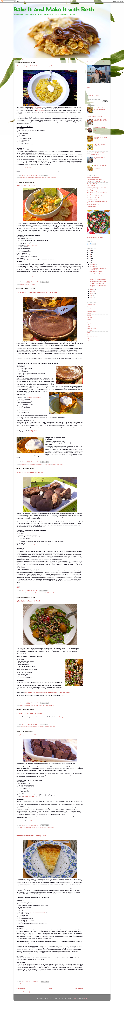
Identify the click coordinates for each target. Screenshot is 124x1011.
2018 (90, 250)
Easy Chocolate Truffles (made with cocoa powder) (100, 120)
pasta (88, 332)
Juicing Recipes (91, 185)
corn (36, 177)
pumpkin (35, 464)
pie (32, 464)
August (92, 293)
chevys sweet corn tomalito (27, 177)
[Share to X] (43, 175)
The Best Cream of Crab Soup (94, 116)
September (93, 291)
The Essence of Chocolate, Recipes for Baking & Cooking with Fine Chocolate (47, 692)
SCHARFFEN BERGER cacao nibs (32, 796)
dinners (26, 983)
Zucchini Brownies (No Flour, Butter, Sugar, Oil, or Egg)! (100, 129)
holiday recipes (42, 827)
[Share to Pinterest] (46, 175)
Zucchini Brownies (91, 206)
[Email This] (40, 175)
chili (26, 284)
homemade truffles (91, 328)
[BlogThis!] (42, 175)
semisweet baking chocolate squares (34, 545)
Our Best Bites (40, 110)
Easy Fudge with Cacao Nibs (27, 735)
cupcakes (89, 317)
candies (22, 592)
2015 (90, 256)
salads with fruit (34, 705)
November (92, 266)
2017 (90, 252)
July (91, 295)
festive (88, 324)
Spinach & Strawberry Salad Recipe (95, 237)
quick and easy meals (92, 336)
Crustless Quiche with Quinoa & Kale (96, 181)
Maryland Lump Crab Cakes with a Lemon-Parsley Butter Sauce (100, 167)
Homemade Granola (92, 183)
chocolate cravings (29, 592)
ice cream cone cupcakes (48, 521)
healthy (29, 284)
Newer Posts (20, 989)
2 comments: (34, 724)
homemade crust (39, 983)
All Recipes (31, 276)
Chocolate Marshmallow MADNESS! (30, 472)
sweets (49, 827)
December (92, 264)
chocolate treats (39, 592)
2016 (90, 254)
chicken (22, 284)
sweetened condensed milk (34, 397)
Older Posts (79, 989)
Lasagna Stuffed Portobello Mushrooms (96, 187)
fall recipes (28, 464)
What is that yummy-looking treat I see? (96, 61)
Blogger (85, 998)
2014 (90, 258)
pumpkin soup (48, 726)
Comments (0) (34, 461)
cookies (89, 315)
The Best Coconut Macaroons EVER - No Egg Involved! (100, 137)
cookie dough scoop (31, 562)
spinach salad (42, 705)
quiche (45, 983)
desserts (39, 177)
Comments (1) (34, 282)
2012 (90, 262)
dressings (89, 323)
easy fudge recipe (30, 827)
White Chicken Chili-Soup (26, 186)
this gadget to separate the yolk (38, 912)
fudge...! (63, 695)
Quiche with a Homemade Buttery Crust (31, 836)
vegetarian (89, 340)
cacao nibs (23, 705)
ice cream (89, 330)
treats (53, 464)
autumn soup (23, 726)
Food (33, 432)
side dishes (53, 177)
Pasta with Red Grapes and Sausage (96, 191)
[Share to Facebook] (45, 175)
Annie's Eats (33, 430)
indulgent (45, 592)
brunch (22, 983)
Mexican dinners (46, 177)
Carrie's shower (21, 880)
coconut (89, 313)
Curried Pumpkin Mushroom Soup (29, 713)
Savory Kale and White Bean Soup (95, 196)
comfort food (30, 726)
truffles (53, 592)
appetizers (89, 306)
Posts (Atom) (26, 992)
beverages (89, 307)
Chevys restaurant (37, 107)
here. (78, 171)
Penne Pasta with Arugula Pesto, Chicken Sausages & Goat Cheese (97, 193)
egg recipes (31, 983)
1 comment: (34, 175)
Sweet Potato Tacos (92, 199)
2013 (90, 260)
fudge (37, 827)
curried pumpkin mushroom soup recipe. (67, 717)
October (92, 289)
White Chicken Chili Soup (93, 204)
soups (33, 284)
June (91, 297)
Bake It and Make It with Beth (53, 9)
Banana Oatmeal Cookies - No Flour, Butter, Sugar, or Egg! (100, 109)
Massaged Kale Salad (92, 189)
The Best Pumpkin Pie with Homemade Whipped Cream (37, 292)
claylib (74, 998)
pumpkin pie (41, 464)
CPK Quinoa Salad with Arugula (94, 179)
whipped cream (59, 464)
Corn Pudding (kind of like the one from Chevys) (34, 66)
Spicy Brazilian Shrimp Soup (94, 197)
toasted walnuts (50, 705)
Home (50, 989)
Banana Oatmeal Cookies (93, 177)
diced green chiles (32, 245)
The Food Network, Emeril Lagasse (37, 974)
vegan (88, 338)
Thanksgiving (48, 464)
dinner (88, 321)
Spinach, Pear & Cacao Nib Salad (28, 601)
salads (28, 705)
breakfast (89, 309)
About (88, 87)
